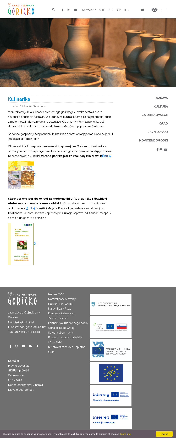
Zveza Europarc (58, 318)
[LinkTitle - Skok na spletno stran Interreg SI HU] (110, 394)
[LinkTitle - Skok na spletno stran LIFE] (110, 372)
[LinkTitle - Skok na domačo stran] (21, 9)
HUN (126, 10)
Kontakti (13, 361)
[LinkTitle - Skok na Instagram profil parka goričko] (69, 10)
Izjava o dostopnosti (21, 389)
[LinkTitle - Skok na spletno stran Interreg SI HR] (110, 417)
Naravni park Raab (59, 308)
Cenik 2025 (15, 380)
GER (118, 10)
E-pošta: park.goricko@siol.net (27, 327)
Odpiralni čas (16, 375)
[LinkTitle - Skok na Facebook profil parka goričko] (63, 10)
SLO (101, 10)
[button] (154, 10)
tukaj (107, 156)
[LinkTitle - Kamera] (31, 346)
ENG (109, 10)
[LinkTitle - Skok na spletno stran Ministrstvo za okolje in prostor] (110, 303)
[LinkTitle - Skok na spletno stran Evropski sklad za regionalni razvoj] (110, 349)
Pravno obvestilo (19, 365)
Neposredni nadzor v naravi (25, 385)
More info (125, 434)
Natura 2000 (56, 294)
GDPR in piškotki (18, 370)
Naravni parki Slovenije (62, 299)
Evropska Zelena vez (61, 313)
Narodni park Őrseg (60, 303)
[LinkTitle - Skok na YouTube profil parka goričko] (75, 10)
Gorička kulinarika (37, 106)
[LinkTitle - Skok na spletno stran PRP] (110, 326)
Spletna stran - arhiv (61, 332)
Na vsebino (89, 10)
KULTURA (20, 106)
